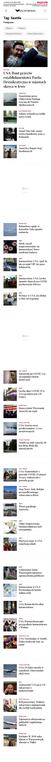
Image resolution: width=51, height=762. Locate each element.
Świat (20, 241)
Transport (22, 93)
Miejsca (9, 28)
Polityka (6, 69)
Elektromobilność (25, 111)
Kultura (21, 128)
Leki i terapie (23, 371)
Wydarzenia (22, 223)
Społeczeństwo (24, 422)
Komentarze (23, 405)
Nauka (21, 618)
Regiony (22, 28)
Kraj (20, 682)
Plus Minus (22, 145)
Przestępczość (24, 636)
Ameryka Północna (13, 34)
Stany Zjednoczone (35, 34)
